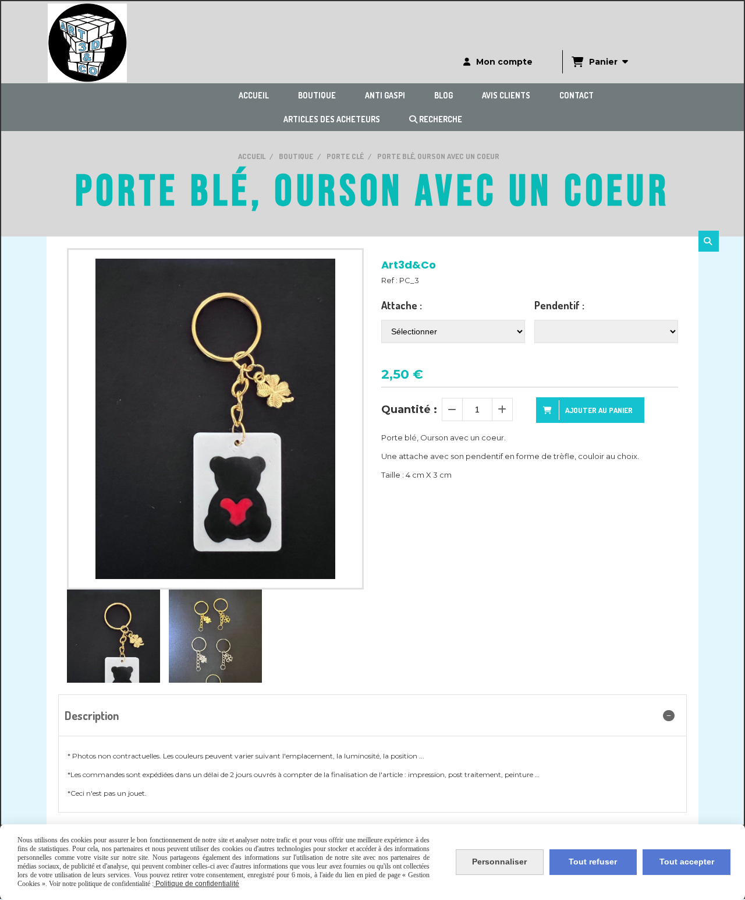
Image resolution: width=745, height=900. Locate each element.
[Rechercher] (708, 241)
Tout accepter (686, 861)
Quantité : (409, 409)
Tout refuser (593, 861)
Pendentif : (559, 305)
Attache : (401, 305)
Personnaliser (499, 861)
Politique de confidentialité (196, 884)
